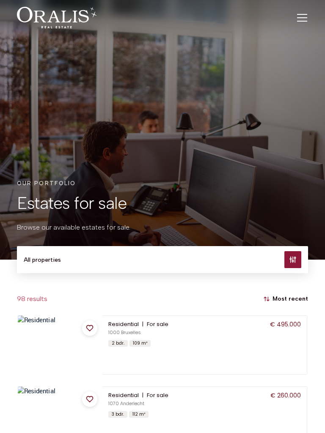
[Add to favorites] (89, 328)
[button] (162, 345)
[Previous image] (25, 345)
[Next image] (95, 345)
